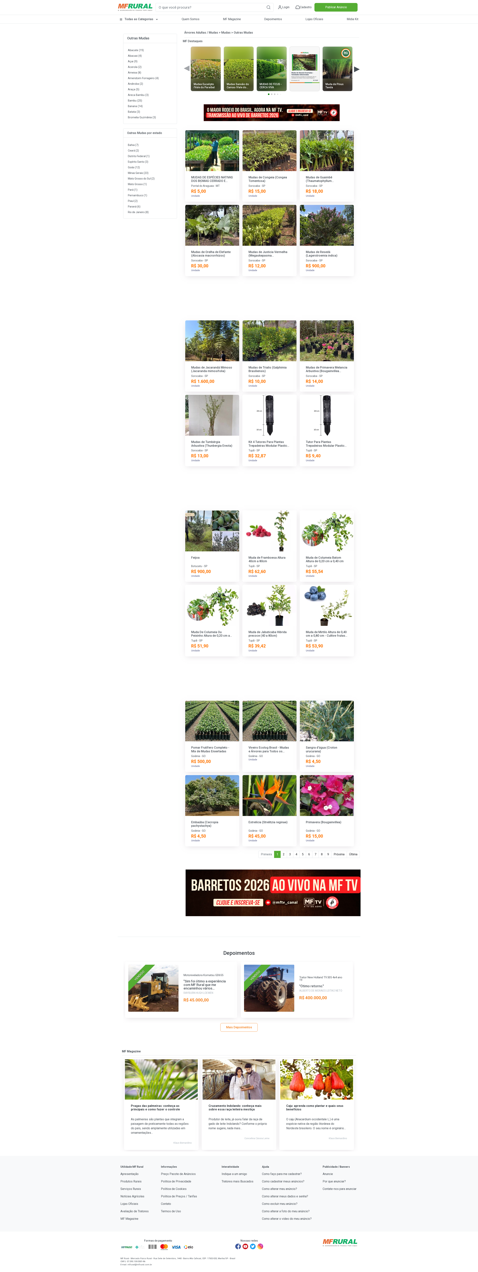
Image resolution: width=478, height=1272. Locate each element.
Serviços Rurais (130, 1189)
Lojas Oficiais (314, 19)
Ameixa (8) (134, 72)
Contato (166, 1204)
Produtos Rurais (131, 1181)
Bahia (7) (133, 144)
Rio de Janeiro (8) (138, 212)
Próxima (339, 854)
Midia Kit (352, 19)
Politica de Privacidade (176, 1181)
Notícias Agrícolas (132, 1196)
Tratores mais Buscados (237, 1181)
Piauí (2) (133, 200)
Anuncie (328, 1174)
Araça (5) (133, 89)
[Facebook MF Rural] (238, 1246)
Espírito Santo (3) (138, 161)
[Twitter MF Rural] (253, 1246)
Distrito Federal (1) (139, 156)
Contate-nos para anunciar (339, 1189)
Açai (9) (132, 61)
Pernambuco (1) (137, 195)
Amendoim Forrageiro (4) (143, 78)
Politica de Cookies (174, 1189)
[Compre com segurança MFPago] (126, 1247)
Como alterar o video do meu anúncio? (287, 1219)
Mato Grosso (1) (137, 184)
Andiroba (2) (135, 83)
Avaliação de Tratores (134, 1211)
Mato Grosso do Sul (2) (141, 178)
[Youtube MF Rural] (245, 1246)
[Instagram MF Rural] (260, 1246)
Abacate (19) (136, 50)
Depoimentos (273, 19)
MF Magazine (232, 19)
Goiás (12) (134, 167)
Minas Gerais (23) (138, 172)
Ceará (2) (133, 150)
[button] (268, 7)
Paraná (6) (134, 206)
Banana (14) (135, 106)
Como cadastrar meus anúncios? (283, 1181)
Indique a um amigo (234, 1174)
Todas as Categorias (139, 19)
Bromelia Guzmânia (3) (142, 117)
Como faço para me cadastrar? (282, 1174)
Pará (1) (132, 189)
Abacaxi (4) (135, 55)
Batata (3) (134, 111)
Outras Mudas (138, 38)
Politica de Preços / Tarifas (179, 1196)
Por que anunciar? (334, 1181)
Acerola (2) (135, 67)
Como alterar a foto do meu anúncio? (286, 1211)
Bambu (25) (135, 100)
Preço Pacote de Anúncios (178, 1174)
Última (353, 854)
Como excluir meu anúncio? (279, 1204)
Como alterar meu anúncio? (279, 1189)
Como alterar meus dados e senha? (285, 1196)
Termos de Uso (171, 1211)
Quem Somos (190, 19)
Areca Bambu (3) (138, 95)
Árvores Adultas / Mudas (201, 32)
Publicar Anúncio (336, 7)
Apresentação (129, 1174)
